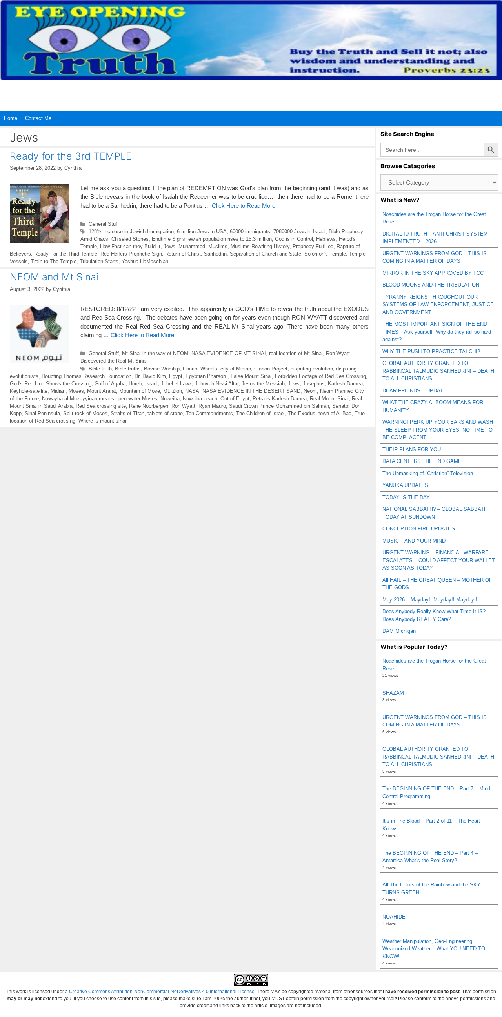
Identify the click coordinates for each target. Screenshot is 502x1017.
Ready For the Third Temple (65, 254)
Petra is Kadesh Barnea (280, 398)
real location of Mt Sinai (296, 353)
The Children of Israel (260, 413)
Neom (310, 391)
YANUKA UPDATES (405, 485)
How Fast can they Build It (130, 246)
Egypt (175, 376)
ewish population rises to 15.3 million (230, 239)
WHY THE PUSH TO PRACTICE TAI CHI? (431, 351)
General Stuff (104, 224)
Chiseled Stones (130, 239)
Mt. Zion (172, 391)
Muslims (217, 246)
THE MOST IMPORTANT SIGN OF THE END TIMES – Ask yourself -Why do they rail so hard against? (436, 331)
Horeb (135, 384)
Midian (58, 391)
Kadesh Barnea (345, 384)
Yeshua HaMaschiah (145, 261)
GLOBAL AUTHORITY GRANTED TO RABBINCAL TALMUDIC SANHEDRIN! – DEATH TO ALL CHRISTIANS (438, 370)
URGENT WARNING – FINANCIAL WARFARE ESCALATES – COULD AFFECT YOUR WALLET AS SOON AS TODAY (438, 560)
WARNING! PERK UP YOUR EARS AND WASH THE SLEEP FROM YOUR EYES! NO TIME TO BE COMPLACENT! (437, 429)
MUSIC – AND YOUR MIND (414, 541)
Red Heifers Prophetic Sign (131, 254)
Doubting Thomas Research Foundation (86, 376)
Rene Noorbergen (148, 406)
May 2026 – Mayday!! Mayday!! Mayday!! (429, 600)
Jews (169, 246)
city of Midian (235, 369)
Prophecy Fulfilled (313, 246)
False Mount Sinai (251, 376)
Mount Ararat (101, 391)
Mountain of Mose (139, 391)
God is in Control (294, 239)
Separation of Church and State (265, 254)
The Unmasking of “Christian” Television (427, 473)
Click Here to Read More (243, 205)
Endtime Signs (168, 239)
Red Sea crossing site (101, 406)
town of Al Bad (334, 413)
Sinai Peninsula (42, 413)
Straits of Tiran (127, 413)
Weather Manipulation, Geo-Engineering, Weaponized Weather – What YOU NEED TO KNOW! (433, 948)
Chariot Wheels (200, 369)
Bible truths (128, 369)
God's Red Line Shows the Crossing (50, 384)
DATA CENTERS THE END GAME (422, 461)
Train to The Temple (53, 261)
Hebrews (326, 239)
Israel (151, 384)
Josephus (314, 384)
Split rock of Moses (85, 413)
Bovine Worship (162, 369)
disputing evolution (312, 369)
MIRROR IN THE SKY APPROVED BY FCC (433, 273)
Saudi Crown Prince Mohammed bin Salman (279, 406)
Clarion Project (270, 369)
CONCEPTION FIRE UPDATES (418, 529)
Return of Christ (183, 254)
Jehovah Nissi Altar (216, 384)
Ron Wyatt (183, 406)
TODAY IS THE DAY (406, 497)
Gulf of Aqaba (110, 384)
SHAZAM (393, 693)
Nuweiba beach (200, 398)
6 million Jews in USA (202, 231)
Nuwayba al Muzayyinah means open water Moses (99, 398)
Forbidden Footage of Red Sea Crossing (320, 376)
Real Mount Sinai (329, 398)
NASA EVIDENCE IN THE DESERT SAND (251, 391)
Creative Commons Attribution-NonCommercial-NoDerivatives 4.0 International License (162, 991)
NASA (192, 391)
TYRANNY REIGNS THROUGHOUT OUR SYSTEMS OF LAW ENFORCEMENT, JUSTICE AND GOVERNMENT (438, 304)
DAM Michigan (399, 631)
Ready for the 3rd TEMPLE (71, 156)
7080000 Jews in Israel (299, 231)
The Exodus (301, 413)
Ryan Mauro (212, 406)
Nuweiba (170, 398)
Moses (76, 391)
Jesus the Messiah (263, 384)
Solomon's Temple (325, 254)
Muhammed (191, 246)
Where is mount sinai (102, 421)
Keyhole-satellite (28, 391)
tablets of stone (165, 413)
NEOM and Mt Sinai (54, 277)
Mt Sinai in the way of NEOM (155, 353)
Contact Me (38, 118)
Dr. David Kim (150, 376)
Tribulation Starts (99, 261)
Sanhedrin (215, 254)
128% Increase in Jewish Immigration (131, 231)
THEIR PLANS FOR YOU (411, 449)
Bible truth (100, 369)
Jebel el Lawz (176, 384)
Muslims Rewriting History (260, 246)
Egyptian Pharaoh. (206, 376)
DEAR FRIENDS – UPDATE (414, 391)
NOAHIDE (394, 917)
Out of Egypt (234, 398)
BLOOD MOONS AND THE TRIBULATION (430, 285)
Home (10, 118)
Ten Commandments (209, 413)
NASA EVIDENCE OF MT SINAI (228, 353)
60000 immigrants (250, 231)
